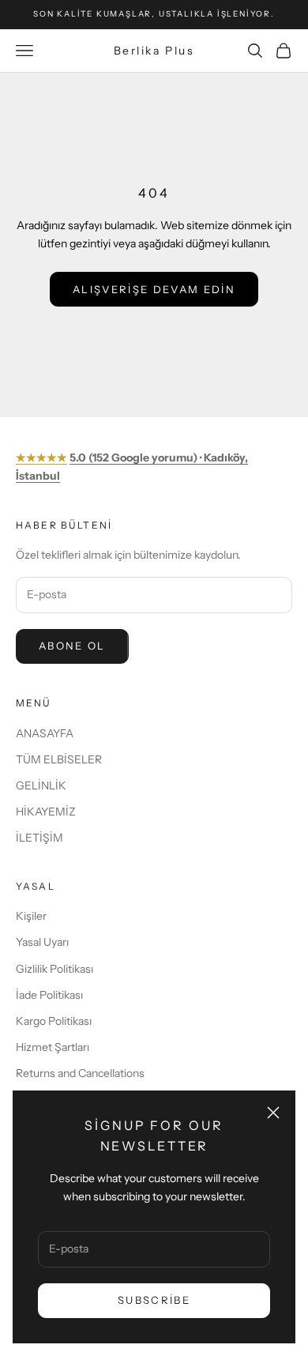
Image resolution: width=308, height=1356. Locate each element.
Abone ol (72, 645)
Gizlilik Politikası (54, 969)
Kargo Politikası (54, 1021)
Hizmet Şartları (52, 1047)
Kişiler (31, 916)
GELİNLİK (41, 785)
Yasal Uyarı (42, 942)
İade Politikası (49, 995)
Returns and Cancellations (80, 1073)
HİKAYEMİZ (46, 811)
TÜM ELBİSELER (59, 759)
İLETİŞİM (39, 838)
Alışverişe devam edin (154, 289)
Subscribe (154, 1300)
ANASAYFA (44, 733)
